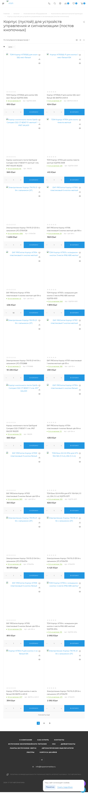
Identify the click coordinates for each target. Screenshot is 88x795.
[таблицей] (83, 40)
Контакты (59, 740)
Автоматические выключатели (58, 748)
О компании (25, 740)
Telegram (41, 759)
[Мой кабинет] (60, 4)
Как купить (43, 740)
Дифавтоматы (68, 744)
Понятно (50, 787)
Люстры (30, 752)
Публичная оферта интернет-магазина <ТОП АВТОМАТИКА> (58, 774)
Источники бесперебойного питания (27, 744)
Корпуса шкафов (48, 752)
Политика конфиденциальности (23, 774)
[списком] (80, 40)
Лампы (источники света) (23, 748)
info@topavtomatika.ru (46, 767)
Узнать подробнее (65, 787)
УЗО (54, 744)
